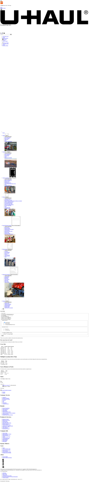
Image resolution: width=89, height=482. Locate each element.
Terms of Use (4, 474)
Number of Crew (4, 317)
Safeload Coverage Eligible (8, 333)
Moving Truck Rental (5, 408)
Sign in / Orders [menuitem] (6, 42)
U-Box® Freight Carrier (6, 448)
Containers (12, 177)
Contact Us (4, 397)
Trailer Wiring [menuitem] (7, 282)
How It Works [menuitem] (7, 253)
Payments (4, 400)
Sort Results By (4, 314)
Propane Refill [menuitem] (7, 303)
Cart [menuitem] (4, 40)
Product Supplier (5, 450)
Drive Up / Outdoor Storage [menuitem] (9, 204)
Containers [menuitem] (5, 177)
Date (2, 315)
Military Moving (5, 434)
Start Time (3, 316)
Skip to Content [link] (3, 8)
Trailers (7, 135)
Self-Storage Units (5, 413)
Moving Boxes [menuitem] (7, 227)
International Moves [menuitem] (8, 182)
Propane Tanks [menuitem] (7, 306)
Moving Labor (10, 249)
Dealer (3, 447)
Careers (3, 436)
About (4, 433)
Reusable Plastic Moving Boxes (7, 414)
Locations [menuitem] (5, 39)
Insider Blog (5, 438)
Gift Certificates (5, 427)
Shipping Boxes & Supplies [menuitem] (9, 229)
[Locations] (4, 33)
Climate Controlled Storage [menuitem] (9, 201)
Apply (2, 335)
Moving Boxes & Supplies (6, 422)
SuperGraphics (4, 440)
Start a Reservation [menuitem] (8, 137)
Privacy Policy (4, 473)
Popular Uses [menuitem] (7, 181)
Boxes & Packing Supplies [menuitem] (6, 225)
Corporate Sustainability (6, 435)
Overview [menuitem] (6, 251)
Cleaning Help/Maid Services (10, 324)
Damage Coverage (5, 423)
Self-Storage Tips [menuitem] (7, 207)
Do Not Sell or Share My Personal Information (10, 476)
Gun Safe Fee (7, 330)
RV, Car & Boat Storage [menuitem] (8, 202)
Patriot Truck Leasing (5, 426)
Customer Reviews (5, 403)
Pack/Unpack (7, 323)
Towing (3, 151)
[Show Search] (3, 33)
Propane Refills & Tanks (6, 424)
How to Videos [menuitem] (7, 138)
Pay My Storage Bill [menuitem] (8, 205)
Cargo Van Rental (5, 409)
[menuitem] (13, 200)
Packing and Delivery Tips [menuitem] (10, 183)
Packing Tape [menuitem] (7, 232)
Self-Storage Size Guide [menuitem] (8, 203)
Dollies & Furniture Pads (6, 411)
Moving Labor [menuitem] (4, 249)
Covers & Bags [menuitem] (7, 230)
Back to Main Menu (8, 136)
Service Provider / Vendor (6, 451)
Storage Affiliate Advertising (7, 457)
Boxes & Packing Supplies (16, 225)
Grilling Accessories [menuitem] (8, 304)
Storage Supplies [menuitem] (7, 208)
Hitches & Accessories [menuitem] (8, 141)
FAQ (3, 401)
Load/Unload (7, 322)
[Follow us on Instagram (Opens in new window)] (3, 461)
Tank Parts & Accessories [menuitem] (9, 307)
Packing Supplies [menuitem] (7, 228)
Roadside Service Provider (6, 452)
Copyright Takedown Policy (7, 475)
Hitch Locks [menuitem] (7, 281)
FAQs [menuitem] (5, 140)
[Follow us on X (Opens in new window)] (3, 466)
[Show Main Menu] (1, 9)
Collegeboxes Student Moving (7, 425)
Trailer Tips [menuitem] (6, 139)
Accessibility (4, 402)
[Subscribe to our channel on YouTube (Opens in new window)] (3, 467)
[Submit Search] (11, 34)
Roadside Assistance (5, 398)
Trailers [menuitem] (3, 135)
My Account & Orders (6, 399)
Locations (5, 477)
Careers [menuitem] (3, 37)
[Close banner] (1, 0)
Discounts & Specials (5, 428)
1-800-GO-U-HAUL (6, 385)
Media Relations (5, 439)
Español (3, 392)
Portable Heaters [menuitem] (7, 305)
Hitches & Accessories (13, 274)
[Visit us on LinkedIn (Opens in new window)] (3, 464)
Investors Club (6, 437)
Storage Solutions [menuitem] (7, 233)
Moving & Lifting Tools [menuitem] (8, 231)
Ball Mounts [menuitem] (7, 277)
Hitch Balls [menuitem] (6, 280)
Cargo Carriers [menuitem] (7, 279)
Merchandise (4, 441)
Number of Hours (4, 318)
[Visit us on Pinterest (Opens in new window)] (3, 463)
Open (1, 7)
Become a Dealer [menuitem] (5, 38)
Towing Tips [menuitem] (7, 155)
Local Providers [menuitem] (7, 252)
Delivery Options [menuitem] (7, 180)
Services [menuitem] (7, 255)
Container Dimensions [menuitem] (8, 185)
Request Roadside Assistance (6, 390)
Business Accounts (5, 419)
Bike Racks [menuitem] (6, 278)
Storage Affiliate (5, 456)
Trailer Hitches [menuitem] (7, 276)
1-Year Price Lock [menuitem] (5, 36)
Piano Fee (7, 329)
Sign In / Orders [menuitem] (5, 41)
